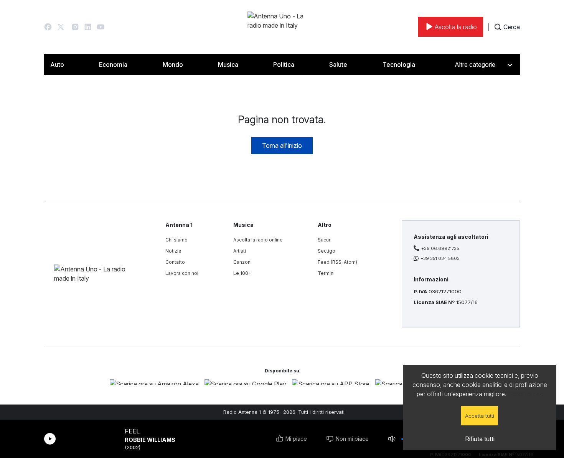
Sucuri (324, 240)
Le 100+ (242, 273)
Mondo (173, 64)
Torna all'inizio (282, 145)
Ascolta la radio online (258, 240)
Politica (283, 64)
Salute (338, 64)
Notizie (173, 251)
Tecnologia (399, 64)
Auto (57, 64)
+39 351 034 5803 (440, 258)
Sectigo (326, 251)
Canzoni (242, 262)
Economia (113, 64)
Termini (326, 273)
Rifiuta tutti (480, 439)
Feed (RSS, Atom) (337, 262)
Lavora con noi (181, 273)
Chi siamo (176, 240)
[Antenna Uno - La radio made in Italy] (282, 27)
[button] (48, 27)
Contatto (175, 262)
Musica (228, 64)
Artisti (239, 251)
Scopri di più (524, 394)
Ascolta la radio (456, 27)
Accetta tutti (479, 416)
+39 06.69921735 (440, 248)
